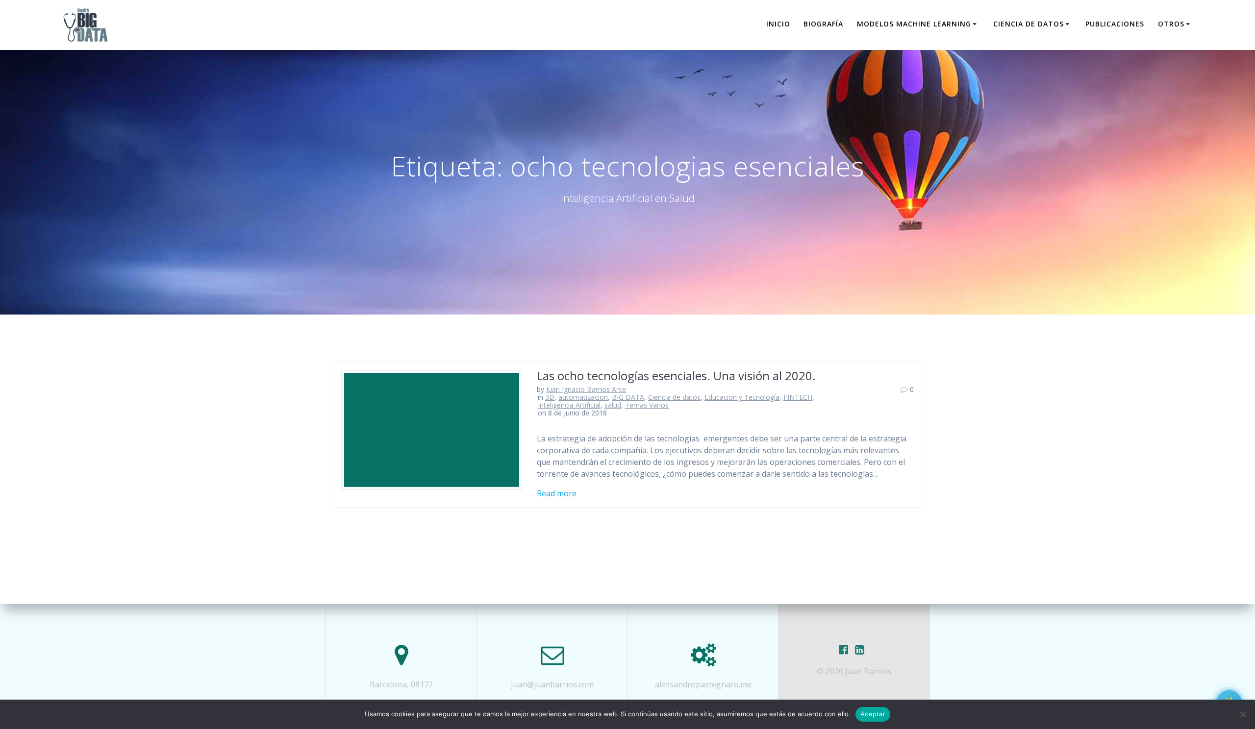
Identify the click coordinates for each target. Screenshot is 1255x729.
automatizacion (583, 397)
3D (549, 397)
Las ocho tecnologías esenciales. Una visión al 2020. (676, 375)
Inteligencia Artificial (569, 405)
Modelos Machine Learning (914, 23)
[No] (1243, 714)
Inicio (778, 23)
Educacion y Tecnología (741, 397)
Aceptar (872, 714)
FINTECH (797, 397)
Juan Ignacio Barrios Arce (586, 389)
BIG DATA (628, 397)
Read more (557, 493)
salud (612, 405)
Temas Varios (647, 405)
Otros (1171, 23)
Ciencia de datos (1028, 23)
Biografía (823, 23)
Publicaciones (1114, 23)
